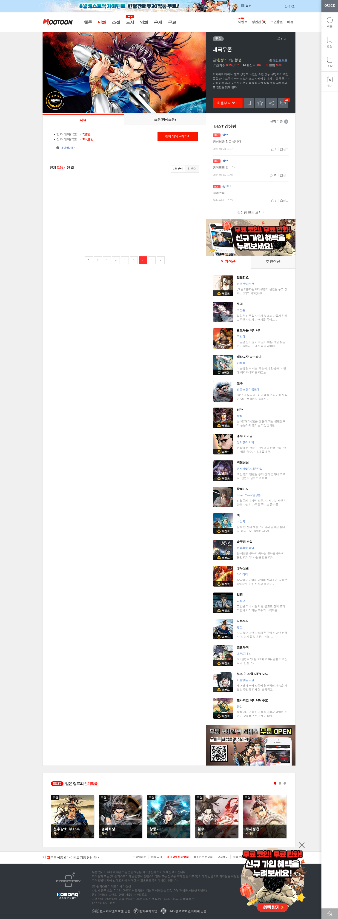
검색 (287, 6)
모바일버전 (139, 857)
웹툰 (88, 22)
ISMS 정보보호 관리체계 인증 (186, 911)
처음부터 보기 (228, 103)
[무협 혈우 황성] (216, 837)
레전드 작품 (278, 60)
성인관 (256, 22)
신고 (283, 38)
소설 (116, 22)
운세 (158, 22)
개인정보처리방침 (178, 857)
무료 (172, 22)
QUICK (329, 5)
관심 (329, 46)
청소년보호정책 (203, 857)
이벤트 (242, 22)
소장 (329, 66)
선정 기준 (276, 121)
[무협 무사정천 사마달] (264, 837)
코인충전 (277, 22)
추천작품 (273, 261)
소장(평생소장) (165, 119)
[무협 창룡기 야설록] (168, 837)
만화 (102, 22)
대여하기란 (65, 147)
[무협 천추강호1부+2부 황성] (72, 837)
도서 (130, 22)
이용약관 (156, 857)
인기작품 (228, 261)
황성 (220, 60)
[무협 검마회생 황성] (120, 837)
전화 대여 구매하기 (177, 136)
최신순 (192, 168)
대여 (329, 85)
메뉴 (290, 22)
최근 (329, 26)
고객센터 (222, 857)
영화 (144, 22)
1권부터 (178, 168)
